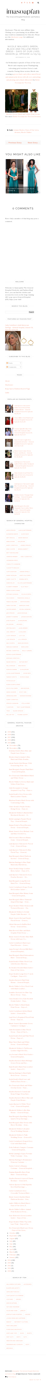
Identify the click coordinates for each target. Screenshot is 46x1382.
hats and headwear (12, 1307)
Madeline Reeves (23, 643)
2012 (9, 1266)
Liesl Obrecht (10, 632)
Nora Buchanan (11, 669)
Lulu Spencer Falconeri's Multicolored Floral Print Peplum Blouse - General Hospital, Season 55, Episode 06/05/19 (23, 409)
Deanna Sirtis (23, 579)
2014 (9, 1260)
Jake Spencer (10, 613)
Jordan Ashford (26, 617)
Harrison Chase (24, 605)
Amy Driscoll (10, 538)
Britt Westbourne (12, 553)
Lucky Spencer (11, 635)
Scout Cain (22, 692)
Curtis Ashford (11, 571)
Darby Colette (11, 579)
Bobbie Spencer (26, 545)
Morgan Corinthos (12, 658)
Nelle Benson (10, 665)
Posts (10, 363)
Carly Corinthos (26, 556)
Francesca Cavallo (23, 598)
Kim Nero (19, 624)
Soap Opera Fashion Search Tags (17, 389)
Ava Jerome (21, 541)
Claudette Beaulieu (12, 568)
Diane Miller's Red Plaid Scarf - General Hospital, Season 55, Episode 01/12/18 (24, 420)
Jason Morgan (22, 613)
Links (7, 393)
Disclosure (9, 385)
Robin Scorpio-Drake (13, 684)
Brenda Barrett (23, 549)
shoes (22, 1333)
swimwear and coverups (14, 1344)
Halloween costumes (13, 1284)
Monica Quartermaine (13, 654)
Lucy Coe (22, 635)
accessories (27, 1284)
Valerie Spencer (18, 711)
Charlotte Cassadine (13, 564)
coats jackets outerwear (14, 1295)
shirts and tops (11, 1333)
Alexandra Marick (12, 534)
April (11, 1249)
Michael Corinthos (12, 650)
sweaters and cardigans (14, 1340)
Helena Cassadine (25, 609)
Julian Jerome (22, 620)
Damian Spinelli (25, 571)
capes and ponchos (12, 1292)
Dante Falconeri (25, 575)
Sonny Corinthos (12, 699)
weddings (9, 1348)
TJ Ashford (10, 707)
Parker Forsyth (11, 677)
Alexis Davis (25, 534)
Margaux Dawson (12, 647)
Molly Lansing (27, 650)
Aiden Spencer (11, 530)
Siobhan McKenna (25, 696)
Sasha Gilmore (11, 692)
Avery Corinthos (12, 545)
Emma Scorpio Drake (13, 590)
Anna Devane (10, 541)
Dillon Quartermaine (25, 583)
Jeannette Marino (12, 617)
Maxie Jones (25, 647)
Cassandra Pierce (12, 560)
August (12, 1238)
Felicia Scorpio (26, 594)
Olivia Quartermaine (13, 673)
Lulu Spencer (22, 639)
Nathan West (23, 662)
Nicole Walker (26, 132)
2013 (9, 1263)
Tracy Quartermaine (23, 707)
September (13, 1236)
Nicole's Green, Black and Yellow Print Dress (23, 114)
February (13, 1255)
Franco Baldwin (11, 602)
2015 (9, 743)
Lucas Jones (22, 632)
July (11, 1241)
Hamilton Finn (11, 605)
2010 (10, 1271)
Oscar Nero (27, 673)
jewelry (22, 1310)
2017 (9, 737)
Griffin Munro (25, 602)
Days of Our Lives (32, 130)
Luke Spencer (10, 639)
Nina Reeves (22, 665)
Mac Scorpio (10, 643)
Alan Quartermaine (25, 530)
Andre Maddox (23, 538)
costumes (9, 1299)
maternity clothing (21, 1322)
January (12, 1257)
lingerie (27, 1314)
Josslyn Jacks (10, 620)
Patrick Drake (24, 677)
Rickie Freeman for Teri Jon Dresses (26, 117)
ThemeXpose (12, 1377)
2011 (9, 1268)
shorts (29, 1333)
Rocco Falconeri (12, 688)
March (12, 1252)
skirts (18, 1337)
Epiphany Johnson (12, 594)
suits (25, 1337)
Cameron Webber (12, 556)
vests (27, 1344)
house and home (11, 1310)
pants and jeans (11, 1325)
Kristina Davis (11, 628)
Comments (12, 367)
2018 (9, 735)
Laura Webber (23, 628)
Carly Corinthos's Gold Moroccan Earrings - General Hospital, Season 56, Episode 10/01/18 (19, 327)
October (12, 1233)
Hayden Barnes (11, 609)
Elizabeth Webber (12, 586)
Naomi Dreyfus (11, 662)
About (7, 381)
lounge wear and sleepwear (15, 1318)
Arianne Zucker (19, 130)
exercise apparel (11, 1303)
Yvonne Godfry (22, 714)
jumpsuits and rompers (14, 1314)
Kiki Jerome (10, 624)
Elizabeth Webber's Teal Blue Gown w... (21, 190)
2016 (9, 740)
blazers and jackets (13, 1288)
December (13, 745)
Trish (8, 711)
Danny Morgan (11, 575)
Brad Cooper (10, 549)
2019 (9, 732)
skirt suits (9, 1337)
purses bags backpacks (14, 1329)
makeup (8, 1322)
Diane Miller (10, 583)
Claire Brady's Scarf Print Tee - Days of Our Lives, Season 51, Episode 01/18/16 (24, 475)
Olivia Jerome (24, 669)
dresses (17, 132)
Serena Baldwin (11, 696)
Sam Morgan (25, 688)
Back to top (34, 1380)
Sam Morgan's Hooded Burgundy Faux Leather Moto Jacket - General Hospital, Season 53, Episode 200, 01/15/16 (23, 510)
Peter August (10, 681)
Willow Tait (10, 714)
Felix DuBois (10, 598)
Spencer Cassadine (12, 703)
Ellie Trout (24, 586)
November (13, 748)
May (11, 1247)
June (11, 1244)
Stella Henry (25, 703)
